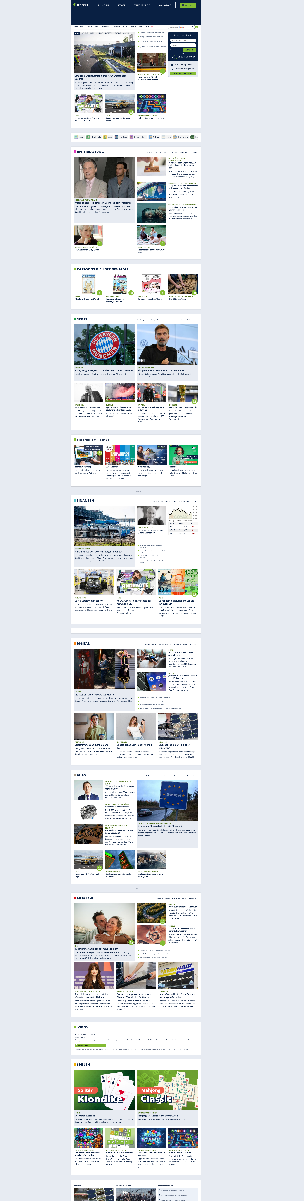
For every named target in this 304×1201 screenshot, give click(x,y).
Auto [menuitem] (96, 27)
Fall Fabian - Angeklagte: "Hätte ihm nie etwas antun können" (152, 36)
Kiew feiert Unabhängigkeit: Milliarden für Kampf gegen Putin (152, 41)
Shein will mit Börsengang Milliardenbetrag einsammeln (150, 556)
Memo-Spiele (184, 152)
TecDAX (172, 533)
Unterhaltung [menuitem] (105, 27)
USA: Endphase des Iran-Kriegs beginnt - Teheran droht (175, 1195)
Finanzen (85, 500)
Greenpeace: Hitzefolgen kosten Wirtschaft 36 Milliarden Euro (151, 546)
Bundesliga (141, 320)
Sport (82, 319)
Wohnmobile (172, 775)
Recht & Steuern (183, 501)
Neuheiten (149, 775)
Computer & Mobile (150, 644)
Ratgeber (160, 898)
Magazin (163, 775)
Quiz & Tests (174, 152)
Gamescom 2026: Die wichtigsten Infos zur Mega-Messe (153, 701)
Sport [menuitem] (81, 27)
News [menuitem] (76, 27)
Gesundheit (193, 898)
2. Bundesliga (151, 320)
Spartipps (194, 501)
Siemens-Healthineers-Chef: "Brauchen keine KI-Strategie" (152, 561)
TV (144, 152)
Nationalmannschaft (164, 320)
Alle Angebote (189, 5)
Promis (149, 152)
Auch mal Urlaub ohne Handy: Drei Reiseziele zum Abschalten (155, 950)
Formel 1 (176, 320)
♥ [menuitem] (152, 27)
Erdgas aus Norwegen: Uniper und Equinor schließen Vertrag (153, 551)
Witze (166, 152)
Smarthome (193, 644)
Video (160, 152)
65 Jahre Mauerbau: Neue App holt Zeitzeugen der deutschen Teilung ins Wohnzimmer (161, 708)
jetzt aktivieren (83, 1045)
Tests (156, 775)
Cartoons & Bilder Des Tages (102, 269)
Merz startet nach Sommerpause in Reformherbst (152, 32)
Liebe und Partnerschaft (179, 898)
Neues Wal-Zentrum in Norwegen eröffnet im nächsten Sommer (155, 954)
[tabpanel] (104, 59)
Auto (81, 775)
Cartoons (194, 152)
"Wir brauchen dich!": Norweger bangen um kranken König (153, 47)
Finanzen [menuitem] (89, 27)
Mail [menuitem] (140, 27)
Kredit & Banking (170, 501)
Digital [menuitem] (125, 27)
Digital (83, 643)
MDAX (172, 530)
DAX (171, 527)
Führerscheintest (191, 775)
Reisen (167, 898)
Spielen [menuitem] (133, 27)
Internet (121, 5)
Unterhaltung (90, 152)
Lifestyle (85, 898)
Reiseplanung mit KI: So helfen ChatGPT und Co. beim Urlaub (155, 697)
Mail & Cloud (165, 5)
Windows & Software (180, 644)
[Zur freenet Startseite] (80, 5)
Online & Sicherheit (165, 644)
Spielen (83, 1064)
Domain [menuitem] (146, 27)
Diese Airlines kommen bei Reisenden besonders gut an (153, 957)
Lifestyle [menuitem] (117, 27)
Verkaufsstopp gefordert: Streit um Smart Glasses (152, 705)
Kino (155, 152)
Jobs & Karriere (158, 501)
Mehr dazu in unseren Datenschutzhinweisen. (175, 1049)
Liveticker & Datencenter (189, 320)
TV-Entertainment (142, 5)
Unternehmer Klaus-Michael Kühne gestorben (173, 1190)
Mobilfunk (103, 5)
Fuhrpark (181, 775)
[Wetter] (160, 27)
